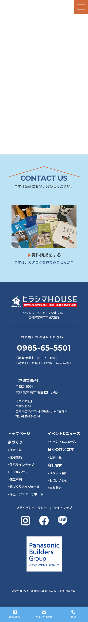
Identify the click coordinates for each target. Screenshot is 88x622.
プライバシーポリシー (31, 507)
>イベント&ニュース (62, 441)
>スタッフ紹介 (58, 473)
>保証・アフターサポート (25, 494)
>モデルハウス (18, 472)
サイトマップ (63, 507)
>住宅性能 (15, 457)
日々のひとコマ (61, 449)
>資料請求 (55, 487)
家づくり (15, 442)
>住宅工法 (15, 450)
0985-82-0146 (30, 416)
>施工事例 (15, 479)
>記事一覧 (55, 457)
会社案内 (55, 465)
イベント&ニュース (64, 433)
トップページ (19, 433)
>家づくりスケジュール (24, 486)
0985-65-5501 (44, 347)
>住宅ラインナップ (21, 464)
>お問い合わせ (58, 480)
